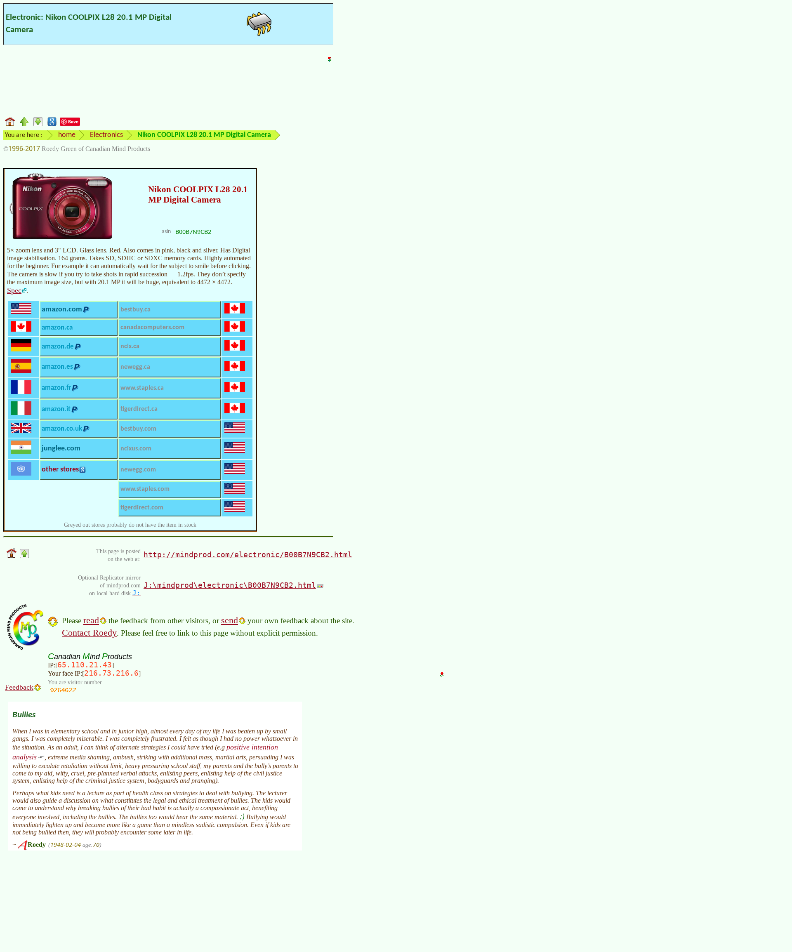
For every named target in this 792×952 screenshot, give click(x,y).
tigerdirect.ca (139, 409)
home (66, 135)
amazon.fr (56, 387)
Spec (14, 290)
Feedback (19, 687)
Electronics (106, 135)
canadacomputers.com (152, 327)
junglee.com (61, 448)
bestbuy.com (138, 429)
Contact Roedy (89, 632)
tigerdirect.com (141, 507)
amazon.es (57, 366)
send (229, 620)
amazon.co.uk (62, 428)
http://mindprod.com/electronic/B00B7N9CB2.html (248, 554)
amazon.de (58, 346)
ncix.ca (129, 346)
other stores (60, 470)
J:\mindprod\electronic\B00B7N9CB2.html (230, 585)
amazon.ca (57, 327)
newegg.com (138, 470)
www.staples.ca (142, 388)
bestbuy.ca (135, 309)
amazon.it (56, 409)
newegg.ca (135, 367)
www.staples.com (145, 489)
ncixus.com (135, 448)
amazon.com (62, 309)
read (91, 620)
